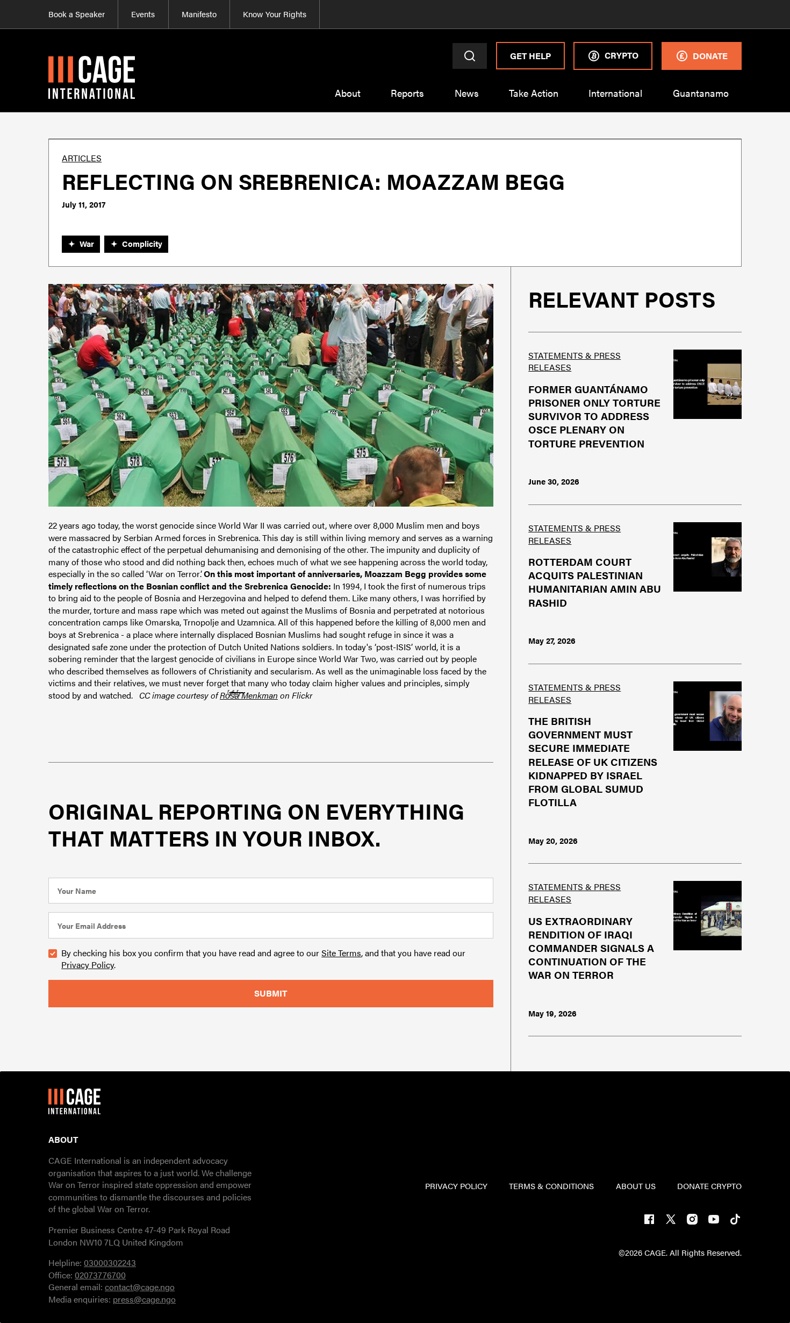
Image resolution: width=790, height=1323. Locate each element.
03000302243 (110, 1262)
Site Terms (341, 953)
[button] (347, 99)
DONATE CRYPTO (709, 1185)
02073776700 (100, 1275)
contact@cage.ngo (140, 1287)
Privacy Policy (87, 964)
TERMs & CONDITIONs (551, 1185)
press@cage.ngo (144, 1299)
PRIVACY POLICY (456, 1185)
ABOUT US (636, 1185)
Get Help (530, 55)
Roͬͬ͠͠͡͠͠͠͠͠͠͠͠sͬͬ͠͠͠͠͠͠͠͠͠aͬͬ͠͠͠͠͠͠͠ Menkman (249, 695)
